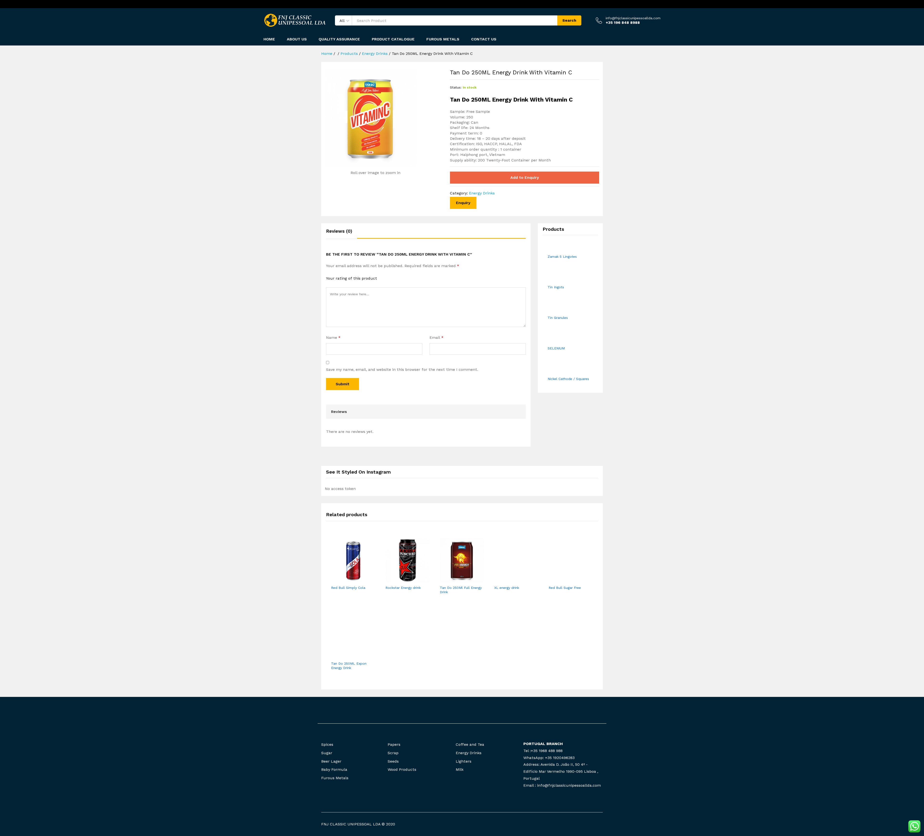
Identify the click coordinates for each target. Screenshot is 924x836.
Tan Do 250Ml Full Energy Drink (461, 590)
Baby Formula (334, 769)
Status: (456, 87)
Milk (459, 769)
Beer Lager (331, 761)
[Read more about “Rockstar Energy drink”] (402, 580)
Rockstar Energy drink (403, 588)
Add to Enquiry (524, 177)
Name (333, 337)
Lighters (463, 761)
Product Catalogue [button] (393, 39)
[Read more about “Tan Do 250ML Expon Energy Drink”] (348, 655)
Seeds (393, 761)
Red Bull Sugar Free (565, 588)
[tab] (341, 233)
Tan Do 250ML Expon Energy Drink (348, 666)
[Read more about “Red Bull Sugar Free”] (565, 580)
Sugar (326, 753)
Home (269, 39)
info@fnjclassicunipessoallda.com (633, 18)
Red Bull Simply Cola (348, 588)
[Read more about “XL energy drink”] (511, 580)
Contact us (483, 39)
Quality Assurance (339, 39)
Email (436, 337)
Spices (327, 744)
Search (569, 20)
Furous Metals (442, 39)
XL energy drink (506, 588)
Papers (394, 744)
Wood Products (402, 769)
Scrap (393, 753)
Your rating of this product (351, 278)
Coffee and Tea (470, 744)
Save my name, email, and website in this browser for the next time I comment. (402, 369)
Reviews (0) (339, 231)
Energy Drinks (482, 193)
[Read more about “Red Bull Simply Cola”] (348, 580)
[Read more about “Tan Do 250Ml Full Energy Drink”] (456, 580)
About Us (297, 39)
